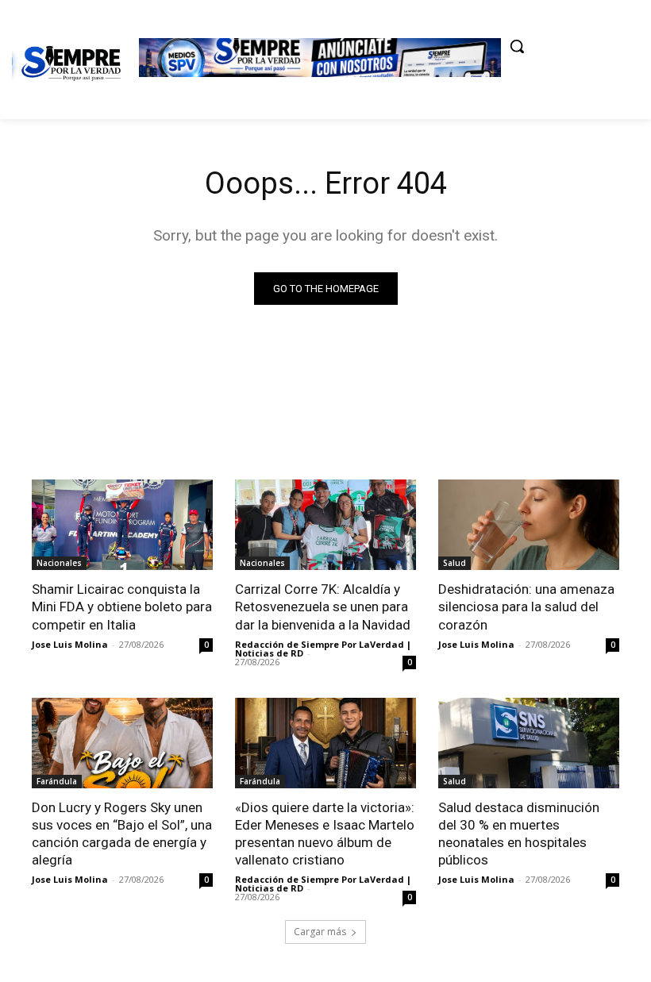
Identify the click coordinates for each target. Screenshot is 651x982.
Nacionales (59, 562)
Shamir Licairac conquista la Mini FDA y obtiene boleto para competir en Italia (122, 606)
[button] (517, 46)
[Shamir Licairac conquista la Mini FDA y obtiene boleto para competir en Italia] (122, 524)
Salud (454, 562)
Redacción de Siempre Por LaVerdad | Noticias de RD (323, 648)
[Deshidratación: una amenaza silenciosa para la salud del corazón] (528, 524)
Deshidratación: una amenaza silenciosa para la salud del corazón (526, 606)
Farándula (57, 781)
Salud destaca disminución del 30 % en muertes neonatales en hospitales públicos (518, 833)
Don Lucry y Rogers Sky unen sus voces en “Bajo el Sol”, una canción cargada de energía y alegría (122, 833)
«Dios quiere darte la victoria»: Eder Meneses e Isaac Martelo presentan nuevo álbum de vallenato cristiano (324, 833)
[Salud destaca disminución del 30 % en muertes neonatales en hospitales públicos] (528, 743)
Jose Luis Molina (70, 644)
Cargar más (320, 931)
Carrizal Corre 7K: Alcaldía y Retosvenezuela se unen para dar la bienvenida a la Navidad (322, 606)
